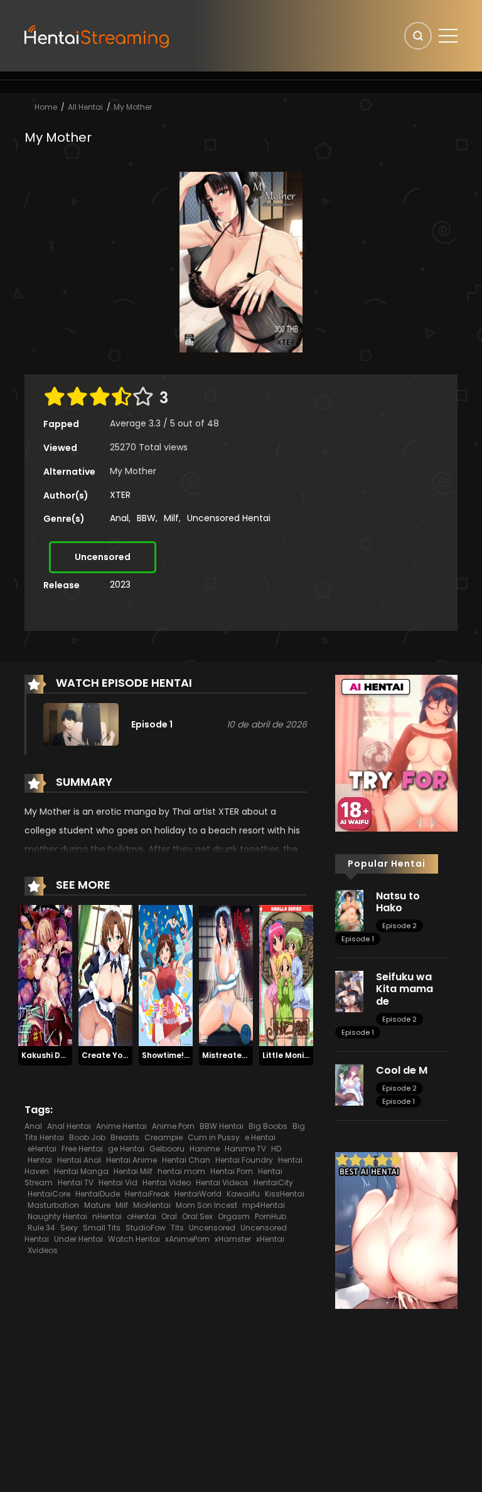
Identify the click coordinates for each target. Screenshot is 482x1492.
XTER (120, 495)
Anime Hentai (121, 1126)
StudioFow (146, 1227)
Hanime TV (245, 1148)
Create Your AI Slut (120, 1055)
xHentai (270, 1239)
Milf (171, 518)
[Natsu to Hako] (349, 910)
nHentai (107, 1216)
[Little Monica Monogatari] (286, 975)
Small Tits (101, 1227)
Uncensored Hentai (228, 518)
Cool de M (401, 1070)
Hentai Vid (118, 1182)
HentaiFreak (147, 1193)
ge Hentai (126, 1148)
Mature (97, 1205)
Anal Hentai (69, 1126)
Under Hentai (78, 1239)
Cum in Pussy (214, 1137)
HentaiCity (273, 1182)
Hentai (40, 1160)
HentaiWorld (198, 1193)
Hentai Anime (131, 1160)
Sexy (69, 1227)
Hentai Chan (186, 1160)
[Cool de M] (349, 1084)
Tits (177, 1227)
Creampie (163, 1137)
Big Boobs (268, 1126)
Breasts (124, 1137)
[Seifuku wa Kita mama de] (349, 991)
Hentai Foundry (244, 1160)
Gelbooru (167, 1148)
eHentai (42, 1148)
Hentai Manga (81, 1171)
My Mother (133, 107)
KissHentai (284, 1193)
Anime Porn (173, 1126)
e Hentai (260, 1137)
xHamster (233, 1239)
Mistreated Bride (236, 1055)
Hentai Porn (231, 1171)
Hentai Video (166, 1182)
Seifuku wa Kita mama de (404, 989)
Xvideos (43, 1250)
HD (276, 1148)
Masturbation (53, 1205)
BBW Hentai (222, 1126)
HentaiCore (49, 1193)
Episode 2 (399, 926)
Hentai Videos (222, 1182)
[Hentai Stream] (97, 35)
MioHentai (152, 1205)
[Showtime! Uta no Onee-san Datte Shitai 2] (166, 975)
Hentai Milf (133, 1171)
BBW (146, 518)
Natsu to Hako (398, 902)
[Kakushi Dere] (45, 975)
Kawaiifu (243, 1193)
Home (46, 107)
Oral (169, 1216)
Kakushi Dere (47, 1055)
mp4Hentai (263, 1205)
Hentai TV (76, 1182)
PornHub (270, 1216)
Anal (119, 518)
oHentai (141, 1216)
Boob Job (87, 1137)
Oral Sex (197, 1216)
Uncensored (103, 557)
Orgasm (234, 1216)
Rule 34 (41, 1227)
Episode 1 (357, 939)
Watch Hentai (134, 1239)
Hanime (205, 1148)
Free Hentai (82, 1148)
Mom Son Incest (206, 1205)
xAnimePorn (187, 1239)
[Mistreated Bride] (226, 975)
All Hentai (85, 107)
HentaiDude (97, 1193)
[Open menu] (448, 36)
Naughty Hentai (57, 1216)
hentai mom (181, 1171)
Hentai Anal (79, 1160)
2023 (120, 584)
